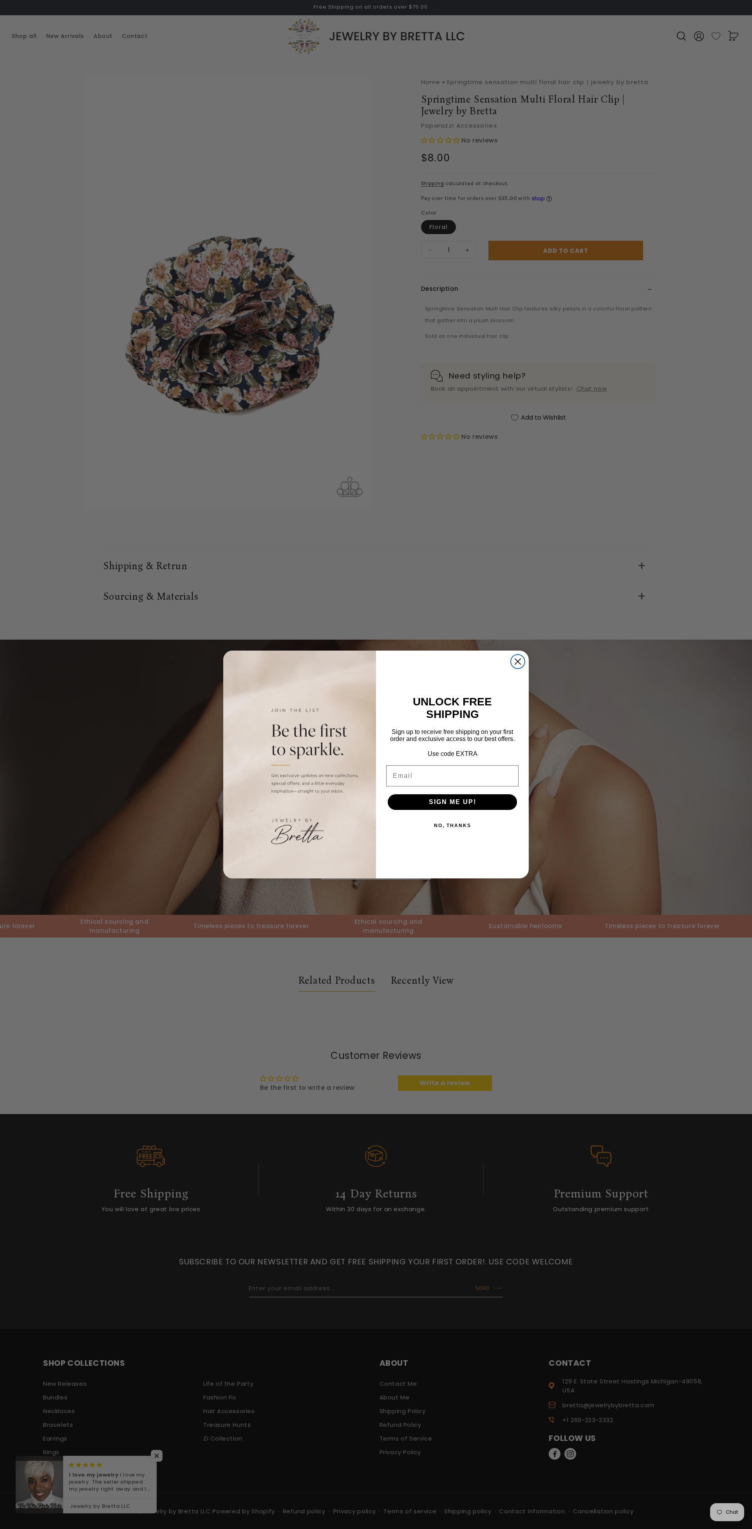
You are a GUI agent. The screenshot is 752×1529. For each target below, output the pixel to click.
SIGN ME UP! (452, 802)
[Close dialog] (518, 662)
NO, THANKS (452, 825)
